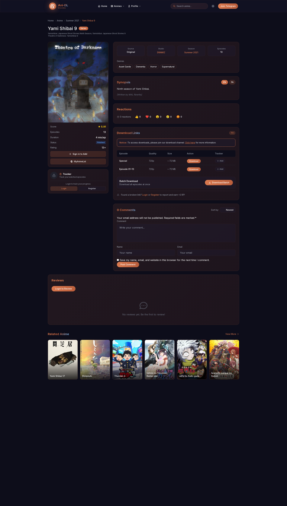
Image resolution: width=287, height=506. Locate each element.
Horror (153, 66)
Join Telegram (228, 6)
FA (232, 82)
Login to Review (63, 288)
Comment (121, 221)
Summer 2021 (72, 20)
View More (230, 334)
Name (120, 247)
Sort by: (215, 210)
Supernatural (168, 66)
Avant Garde (125, 66)
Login (63, 188)
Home (51, 20)
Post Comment (128, 264)
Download (193, 161)
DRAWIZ (161, 52)
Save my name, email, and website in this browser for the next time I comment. (164, 260)
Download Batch (220, 182)
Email (179, 247)
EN (224, 82)
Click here (190, 142)
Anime (60, 20)
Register (92, 188)
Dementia (140, 66)
